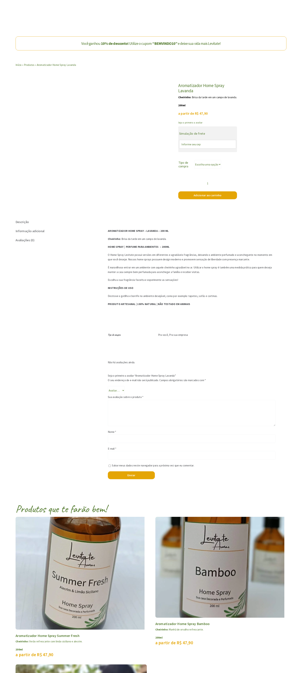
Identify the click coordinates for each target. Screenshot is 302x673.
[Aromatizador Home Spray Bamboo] (219, 519)
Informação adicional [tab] (30, 231)
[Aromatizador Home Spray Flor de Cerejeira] (81, 667)
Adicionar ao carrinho (207, 195)
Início (19, 65)
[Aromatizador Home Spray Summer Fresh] (80, 519)
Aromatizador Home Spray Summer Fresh (48, 635)
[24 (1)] (115, 126)
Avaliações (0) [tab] (25, 240)
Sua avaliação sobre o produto (125, 397)
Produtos (29, 65)
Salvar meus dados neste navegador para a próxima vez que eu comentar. (153, 465)
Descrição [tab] (22, 222)
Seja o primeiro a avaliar (190, 122)
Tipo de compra (183, 164)
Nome (112, 431)
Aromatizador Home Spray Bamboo (182, 624)
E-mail (112, 448)
